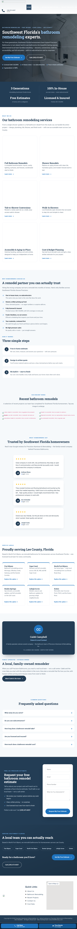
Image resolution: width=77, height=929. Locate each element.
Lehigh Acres (60, 848)
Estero (71, 848)
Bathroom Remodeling (50, 7)
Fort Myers (7, 848)
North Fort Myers (32, 848)
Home (29, 7)
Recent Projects (68, 7)
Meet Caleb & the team (13, 678)
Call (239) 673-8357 (36, 57)
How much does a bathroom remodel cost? (20, 744)
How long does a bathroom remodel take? (20, 729)
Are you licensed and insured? (15, 736)
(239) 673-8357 (25, 810)
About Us (35, 7)
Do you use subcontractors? (15, 721)
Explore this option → (11, 579)
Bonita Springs (46, 848)
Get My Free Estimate (12, 57)
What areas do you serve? (14, 713)
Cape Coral (18, 848)
